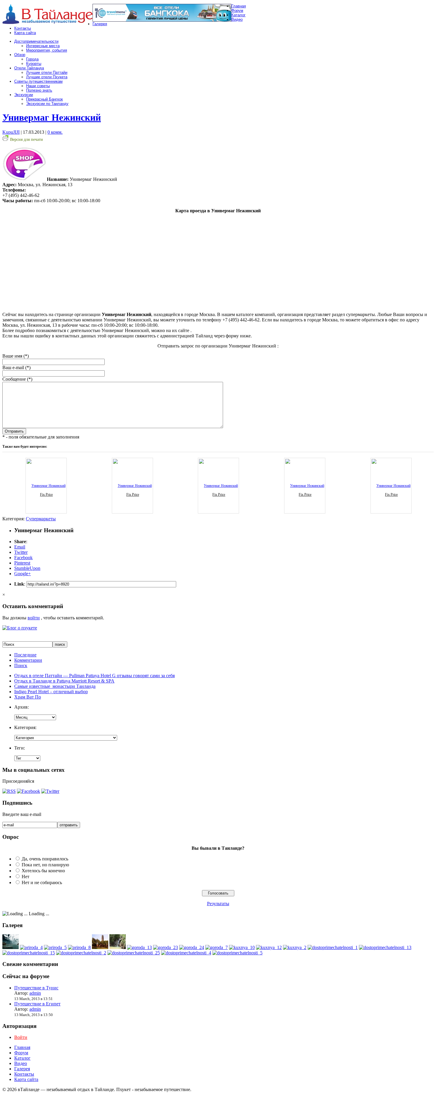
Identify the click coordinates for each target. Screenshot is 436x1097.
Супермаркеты (41, 518)
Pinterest (22, 562)
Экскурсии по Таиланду (47, 103)
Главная (238, 6)
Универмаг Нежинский (51, 117)
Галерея (100, 24)
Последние (25, 654)
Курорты (33, 63)
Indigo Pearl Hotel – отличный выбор (51, 691)
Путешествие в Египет (37, 1003)
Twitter (21, 552)
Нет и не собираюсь (42, 882)
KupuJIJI (11, 132)
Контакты (22, 28)
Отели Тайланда (29, 68)
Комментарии (28, 660)
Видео (237, 19)
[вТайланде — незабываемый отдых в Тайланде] (47, 22)
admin (35, 993)
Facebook (23, 557)
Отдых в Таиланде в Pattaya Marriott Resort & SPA (64, 680)
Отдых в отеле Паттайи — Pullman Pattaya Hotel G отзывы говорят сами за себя (94, 675)
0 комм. (55, 132)
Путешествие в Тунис (36, 987)
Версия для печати (26, 139)
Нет (25, 876)
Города (32, 59)
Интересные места (43, 46)
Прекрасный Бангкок (44, 99)
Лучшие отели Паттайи (46, 72)
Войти (20, 1037)
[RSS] (9, 791)
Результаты (218, 903)
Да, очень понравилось (45, 858)
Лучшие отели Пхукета (46, 77)
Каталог (238, 15)
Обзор (19, 54)
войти (34, 617)
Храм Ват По (27, 696)
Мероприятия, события (46, 50)
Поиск (20, 665)
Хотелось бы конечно (43, 870)
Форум (237, 10)
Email (19, 546)
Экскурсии (23, 95)
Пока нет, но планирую (45, 864)
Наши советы (38, 86)
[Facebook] (28, 791)
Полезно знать (39, 90)
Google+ (22, 573)
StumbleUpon (27, 568)
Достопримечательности (36, 41)
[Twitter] (50, 791)
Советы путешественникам (38, 81)
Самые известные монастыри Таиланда (55, 686)
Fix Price (46, 494)
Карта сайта (25, 33)
